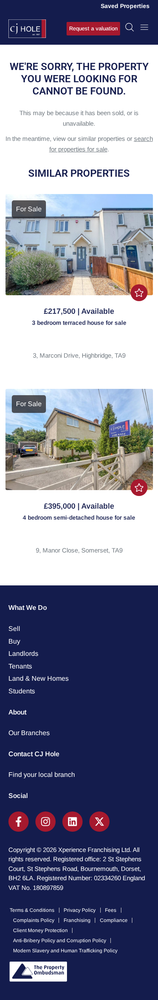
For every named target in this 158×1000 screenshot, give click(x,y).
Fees (110, 910)
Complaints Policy (33, 920)
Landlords (23, 653)
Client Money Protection (40, 930)
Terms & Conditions (32, 910)
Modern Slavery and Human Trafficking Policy (65, 951)
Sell (14, 628)
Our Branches (29, 732)
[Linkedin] (72, 821)
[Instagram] (45, 821)
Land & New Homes (38, 678)
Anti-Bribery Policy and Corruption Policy (59, 940)
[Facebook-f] (18, 821)
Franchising (77, 920)
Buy (14, 641)
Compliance (114, 920)
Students (21, 691)
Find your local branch (41, 774)
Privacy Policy (80, 910)
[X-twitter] (99, 821)
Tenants (20, 666)
